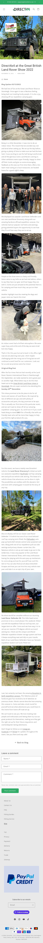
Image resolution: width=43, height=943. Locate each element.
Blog (5, 824)
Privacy (6, 837)
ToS (5, 832)
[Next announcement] (39, 2)
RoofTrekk (24, 474)
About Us (7, 801)
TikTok (14, 732)
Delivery (7, 846)
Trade (6, 855)
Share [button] (6, 79)
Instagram (26, 729)
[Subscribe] (32, 905)
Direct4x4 (9, 935)
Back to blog (22, 742)
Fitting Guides (9, 814)
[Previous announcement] (4, 2)
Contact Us (8, 805)
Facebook (5, 732)
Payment (7, 841)
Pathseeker (31, 539)
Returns (7, 850)
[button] (4, 9)
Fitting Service (9, 819)
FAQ (5, 810)
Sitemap (7, 860)
